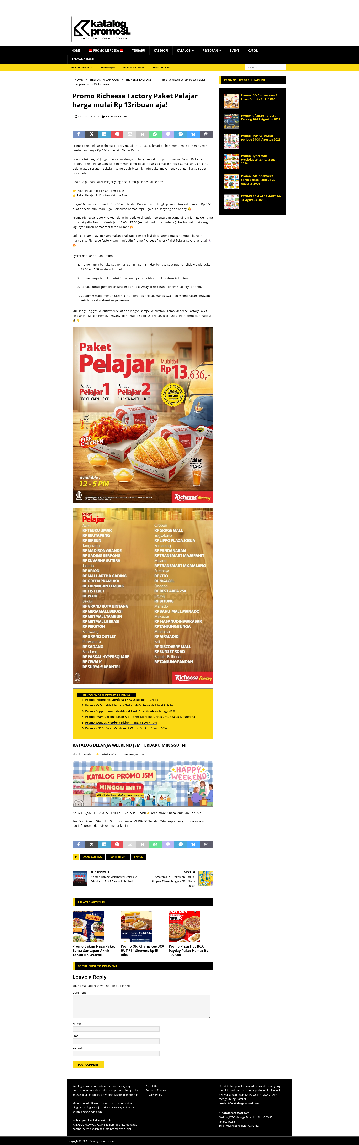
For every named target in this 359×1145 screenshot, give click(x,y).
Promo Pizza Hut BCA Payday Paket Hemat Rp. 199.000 (189, 950)
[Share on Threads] (206, 134)
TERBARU (138, 50)
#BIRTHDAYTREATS (133, 67)
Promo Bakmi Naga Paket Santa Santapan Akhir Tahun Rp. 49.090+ (94, 950)
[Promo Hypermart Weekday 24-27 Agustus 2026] (231, 161)
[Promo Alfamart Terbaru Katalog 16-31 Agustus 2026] (231, 121)
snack (138, 857)
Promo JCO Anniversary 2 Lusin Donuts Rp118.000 (259, 97)
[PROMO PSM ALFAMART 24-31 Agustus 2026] (231, 201)
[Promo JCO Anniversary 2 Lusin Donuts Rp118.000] (231, 101)
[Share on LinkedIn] (104, 134)
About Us (151, 1086)
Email (76, 1036)
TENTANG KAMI (83, 59)
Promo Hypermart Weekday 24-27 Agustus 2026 (258, 159)
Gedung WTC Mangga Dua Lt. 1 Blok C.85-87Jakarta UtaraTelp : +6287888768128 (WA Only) (245, 1119)
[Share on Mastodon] (168, 134)
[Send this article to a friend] (129, 134)
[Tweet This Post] (91, 134)
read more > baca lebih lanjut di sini (176, 813)
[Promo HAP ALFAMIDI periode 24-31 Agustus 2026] (231, 141)
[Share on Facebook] (79, 134)
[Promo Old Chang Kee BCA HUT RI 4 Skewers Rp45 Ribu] (143, 926)
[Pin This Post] (117, 134)
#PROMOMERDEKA (81, 67)
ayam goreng (92, 857)
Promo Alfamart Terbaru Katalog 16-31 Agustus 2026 (260, 117)
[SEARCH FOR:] (265, 67)
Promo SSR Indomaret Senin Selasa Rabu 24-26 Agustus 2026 (258, 179)
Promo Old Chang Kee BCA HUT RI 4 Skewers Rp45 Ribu (142, 950)
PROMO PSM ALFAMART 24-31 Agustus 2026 (261, 198)
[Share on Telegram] (180, 134)
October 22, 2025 (88, 116)
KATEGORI (161, 50)
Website (78, 1048)
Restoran (210, 50)
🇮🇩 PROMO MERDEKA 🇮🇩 (106, 50)
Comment (79, 992)
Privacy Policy (154, 1094)
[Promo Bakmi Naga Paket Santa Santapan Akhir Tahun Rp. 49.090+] (95, 926)
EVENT (234, 50)
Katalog (184, 50)
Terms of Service (156, 1090)
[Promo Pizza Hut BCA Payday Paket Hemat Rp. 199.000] (191, 926)
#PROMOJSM (108, 67)
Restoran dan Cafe (104, 79)
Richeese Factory (116, 116)
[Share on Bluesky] (193, 134)
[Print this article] (142, 134)
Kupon (253, 50)
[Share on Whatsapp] (155, 134)
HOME (75, 50)
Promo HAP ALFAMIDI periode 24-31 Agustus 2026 (260, 137)
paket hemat (118, 857)
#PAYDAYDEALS (162, 67)
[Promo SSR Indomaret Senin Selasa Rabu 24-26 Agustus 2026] (231, 181)
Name (77, 1024)
